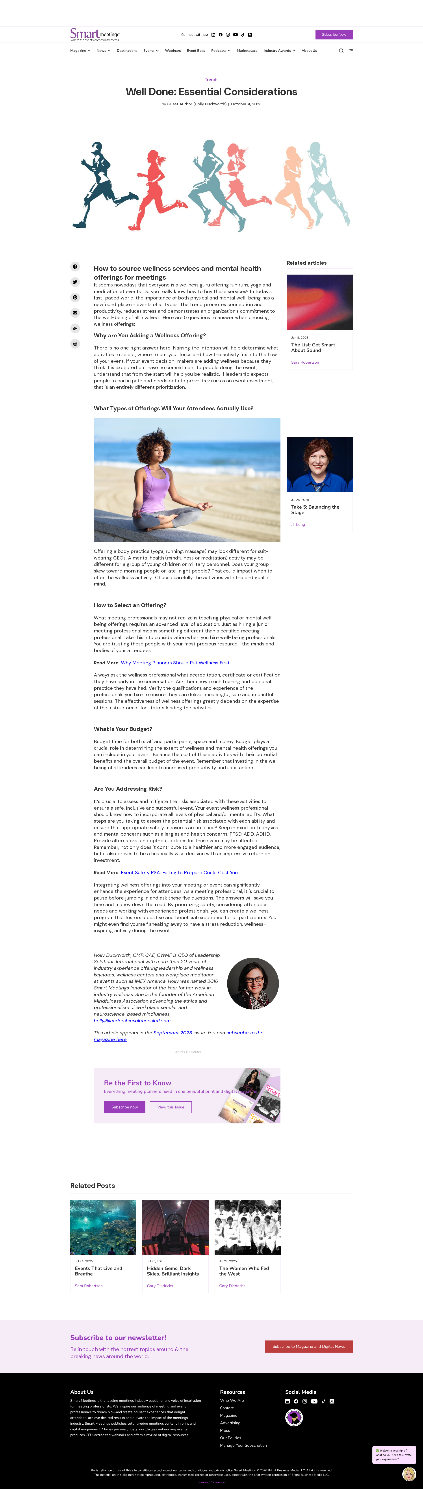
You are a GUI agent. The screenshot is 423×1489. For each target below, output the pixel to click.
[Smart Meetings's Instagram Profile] (228, 35)
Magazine (78, 50)
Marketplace (247, 50)
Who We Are (232, 1400)
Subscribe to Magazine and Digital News (309, 1346)
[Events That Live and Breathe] (103, 1227)
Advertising (230, 1423)
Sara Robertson (305, 362)
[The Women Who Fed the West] (248, 1227)
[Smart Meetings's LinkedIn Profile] (213, 35)
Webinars (173, 50)
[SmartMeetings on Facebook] (75, 266)
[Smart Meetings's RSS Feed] (250, 35)
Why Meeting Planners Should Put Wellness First (175, 663)
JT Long (298, 524)
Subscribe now (124, 1107)
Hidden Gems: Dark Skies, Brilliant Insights (173, 1271)
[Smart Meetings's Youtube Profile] (235, 34)
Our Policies (230, 1438)
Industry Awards (277, 50)
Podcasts (218, 50)
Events (148, 50)
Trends (212, 80)
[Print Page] (75, 344)
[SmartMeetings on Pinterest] (75, 297)
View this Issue (170, 1107)
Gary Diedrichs (160, 1285)
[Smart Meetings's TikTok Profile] (243, 35)
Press (225, 1430)
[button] (409, 1475)
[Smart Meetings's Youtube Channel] (314, 1400)
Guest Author (179, 104)
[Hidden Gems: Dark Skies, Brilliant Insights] (175, 1227)
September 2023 (173, 1033)
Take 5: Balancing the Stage (315, 510)
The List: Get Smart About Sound (313, 348)
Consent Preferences (211, 1482)
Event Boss (196, 50)
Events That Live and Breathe (98, 1271)
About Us (309, 50)
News (101, 50)
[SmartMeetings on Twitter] (75, 282)
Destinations (127, 50)
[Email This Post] (75, 313)
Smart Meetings (95, 35)
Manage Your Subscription (243, 1445)
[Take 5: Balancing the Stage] (320, 464)
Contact (227, 1408)
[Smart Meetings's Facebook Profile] (221, 35)
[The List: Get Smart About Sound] (320, 302)
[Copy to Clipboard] (75, 328)
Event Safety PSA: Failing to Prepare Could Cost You (179, 872)
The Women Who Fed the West (244, 1271)
